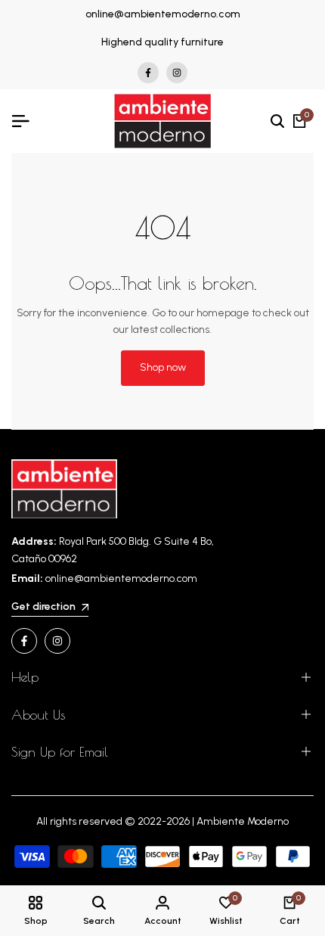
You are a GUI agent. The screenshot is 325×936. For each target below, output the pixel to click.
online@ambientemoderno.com (162, 14)
